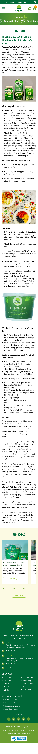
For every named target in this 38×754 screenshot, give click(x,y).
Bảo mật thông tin (10, 699)
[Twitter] (13, 719)
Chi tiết (9, 578)
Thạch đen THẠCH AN (13, 261)
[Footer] (19, 626)
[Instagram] (28, 719)
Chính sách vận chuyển (11, 706)
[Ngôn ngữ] (35, 2)
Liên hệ (6, 690)
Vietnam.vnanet (28, 677)
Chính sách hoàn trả (10, 709)
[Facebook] (9, 719)
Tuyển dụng (27, 689)
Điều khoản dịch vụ (10, 703)
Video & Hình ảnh (10, 687)
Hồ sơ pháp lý (28, 680)
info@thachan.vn (12, 668)
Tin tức (6, 684)
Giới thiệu (7, 680)
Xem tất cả (19, 596)
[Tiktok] (18, 719)
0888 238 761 (10, 651)
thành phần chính (25, 110)
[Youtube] (23, 719)
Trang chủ (7, 677)
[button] (3, 588)
